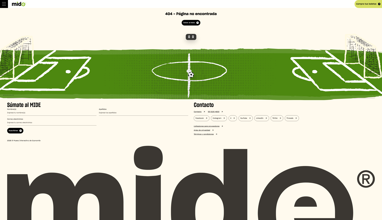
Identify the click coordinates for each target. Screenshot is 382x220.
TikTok (275, 118)
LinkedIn (259, 118)
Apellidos (102, 109)
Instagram (217, 118)
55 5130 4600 (213, 112)
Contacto (198, 112)
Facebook (199, 118)
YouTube (243, 118)
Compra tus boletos (366, 4)
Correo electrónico (15, 119)
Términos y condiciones (204, 134)
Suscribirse (13, 130)
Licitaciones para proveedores (206, 126)
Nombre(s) (11, 109)
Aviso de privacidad (202, 130)
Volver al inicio (189, 23)
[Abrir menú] (4, 4)
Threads (289, 118)
